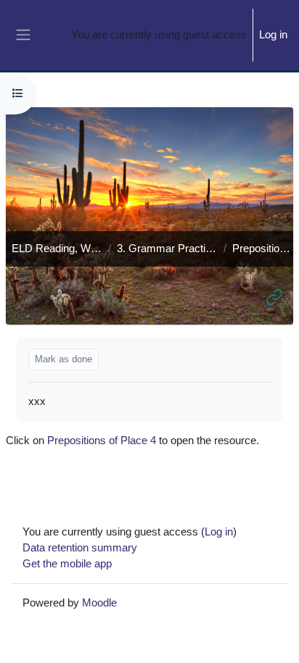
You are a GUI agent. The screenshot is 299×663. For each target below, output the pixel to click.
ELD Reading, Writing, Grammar (57, 248)
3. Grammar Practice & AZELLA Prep (167, 248)
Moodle (99, 603)
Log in (273, 35)
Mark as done (63, 359)
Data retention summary (79, 548)
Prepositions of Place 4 (101, 440)
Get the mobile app (67, 564)
